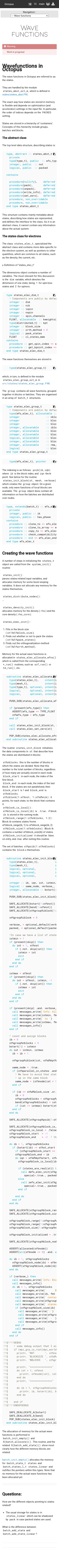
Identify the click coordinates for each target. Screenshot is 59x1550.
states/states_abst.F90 (15, 94)
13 (35, 3)
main (40, 3)
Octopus (9, 3)
